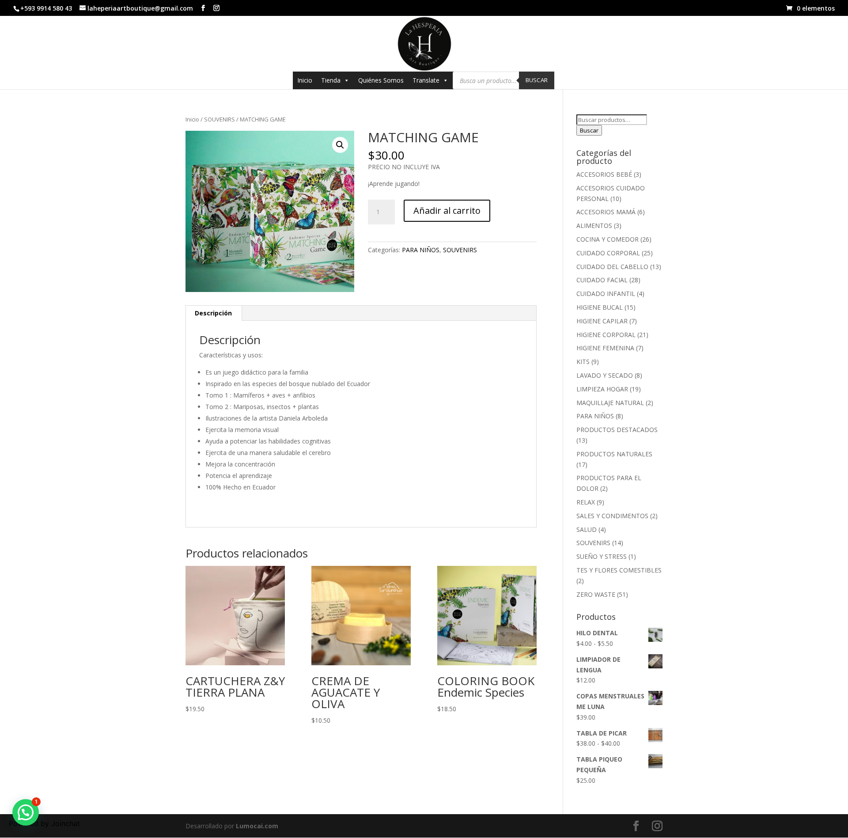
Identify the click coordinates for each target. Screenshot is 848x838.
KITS (583, 361)
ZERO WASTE (595, 594)
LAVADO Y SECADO (604, 375)
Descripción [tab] (213, 313)
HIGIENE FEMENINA (605, 348)
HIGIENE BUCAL (599, 307)
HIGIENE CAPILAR (602, 321)
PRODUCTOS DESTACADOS (617, 429)
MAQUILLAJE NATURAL (610, 402)
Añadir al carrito (447, 210)
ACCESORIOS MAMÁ (606, 212)
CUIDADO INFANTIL (605, 293)
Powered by (44, 823)
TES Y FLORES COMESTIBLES (619, 570)
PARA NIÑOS (420, 250)
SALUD (586, 529)
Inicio (304, 80)
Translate (426, 80)
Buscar (537, 80)
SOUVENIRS (219, 119)
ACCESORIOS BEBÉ (604, 174)
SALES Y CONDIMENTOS (612, 516)
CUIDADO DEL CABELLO (612, 266)
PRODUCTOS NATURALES (614, 454)
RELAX (585, 502)
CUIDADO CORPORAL (608, 253)
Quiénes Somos (381, 80)
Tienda (331, 80)
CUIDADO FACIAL (602, 280)
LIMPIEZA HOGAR (602, 389)
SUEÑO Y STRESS (601, 556)
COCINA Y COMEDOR (607, 239)
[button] (340, 145)
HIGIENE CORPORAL (606, 334)
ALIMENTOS (594, 225)
